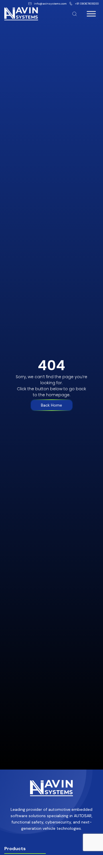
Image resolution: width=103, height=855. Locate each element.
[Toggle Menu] (91, 13)
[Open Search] (74, 14)
